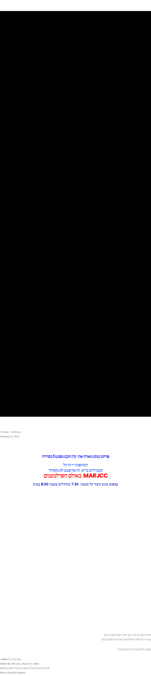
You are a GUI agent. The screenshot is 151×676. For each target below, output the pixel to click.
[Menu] (140, 5)
